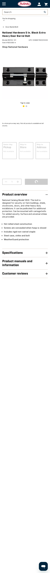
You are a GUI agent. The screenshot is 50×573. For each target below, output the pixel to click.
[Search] (45, 12)
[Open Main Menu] (4, 3)
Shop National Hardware (15, 47)
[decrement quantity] (6, 181)
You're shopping (8, 18)
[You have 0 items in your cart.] (46, 4)
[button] (39, 4)
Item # (8, 43)
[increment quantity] (18, 181)
